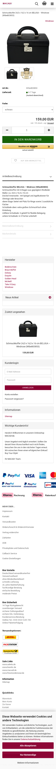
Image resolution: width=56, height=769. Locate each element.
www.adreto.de (9, 664)
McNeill (8, 281)
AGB (4, 543)
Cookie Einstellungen (11, 558)
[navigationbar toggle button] (52, 4)
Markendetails (9, 233)
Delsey (8, 273)
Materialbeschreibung (12, 226)
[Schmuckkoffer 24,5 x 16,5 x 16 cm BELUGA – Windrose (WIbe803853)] (28, 43)
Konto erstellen (11, 394)
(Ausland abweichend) (34, 95)
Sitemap (8, 416)
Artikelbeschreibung (11, 176)
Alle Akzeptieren (28, 745)
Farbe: (5, 103)
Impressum (7, 511)
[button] (7, 130)
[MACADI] (6, 4)
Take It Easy (10, 284)
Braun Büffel (10, 270)
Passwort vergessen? (14, 399)
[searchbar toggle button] (36, 4)
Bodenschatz (10, 267)
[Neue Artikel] (50, 297)
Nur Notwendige (28, 755)
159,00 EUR (28, 352)
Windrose (49, 21)
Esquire (8, 275)
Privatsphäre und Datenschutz (15, 548)
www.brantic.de (9, 667)
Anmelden (28, 388)
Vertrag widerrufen (10, 532)
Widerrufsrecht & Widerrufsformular (18, 527)
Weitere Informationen (28, 763)
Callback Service (9, 553)
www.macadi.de (9, 670)
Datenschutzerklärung (30, 739)
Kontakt (5, 516)
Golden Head (10, 278)
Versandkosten (9, 522)
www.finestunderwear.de (13, 673)
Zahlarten (6, 538)
